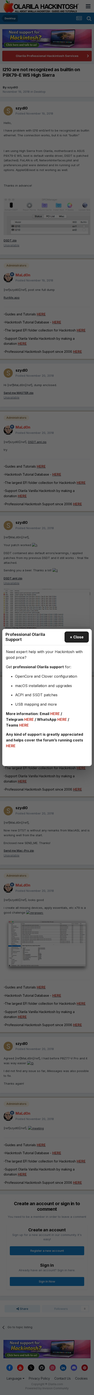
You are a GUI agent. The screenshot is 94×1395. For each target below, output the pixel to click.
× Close (77, 637)
